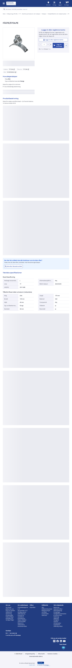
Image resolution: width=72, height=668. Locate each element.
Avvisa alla (39, 94)
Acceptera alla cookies (53, 94)
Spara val (18, 94)
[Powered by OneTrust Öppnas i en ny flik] (54, 100)
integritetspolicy (17, 66)
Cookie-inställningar (20, 87)
